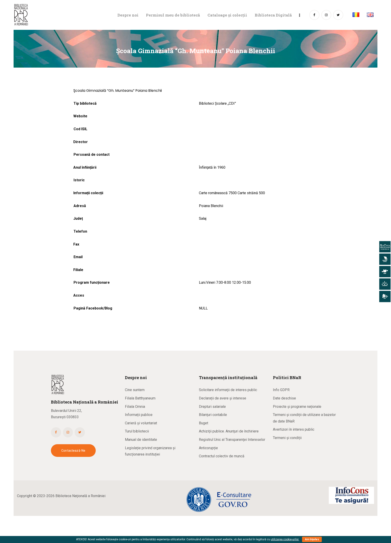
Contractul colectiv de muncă (221, 456)
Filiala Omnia (135, 406)
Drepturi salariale (212, 406)
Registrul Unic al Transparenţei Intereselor (232, 439)
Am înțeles (312, 539)
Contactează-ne (73, 450)
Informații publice (139, 415)
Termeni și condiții (287, 438)
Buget (203, 423)
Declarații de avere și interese (222, 398)
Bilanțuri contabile (213, 415)
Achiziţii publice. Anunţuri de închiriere (229, 431)
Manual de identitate (141, 439)
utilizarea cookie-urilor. (285, 539)
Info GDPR (281, 390)
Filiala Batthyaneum (140, 398)
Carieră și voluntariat (141, 423)
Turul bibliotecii (137, 431)
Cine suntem (135, 390)
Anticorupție (208, 448)
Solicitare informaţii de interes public (228, 390)
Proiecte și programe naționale (297, 406)
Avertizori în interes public (293, 429)
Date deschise (284, 398)
